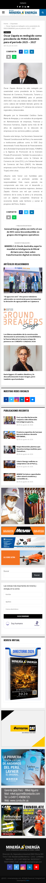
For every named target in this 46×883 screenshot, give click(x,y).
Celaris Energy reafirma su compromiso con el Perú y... (27, 462)
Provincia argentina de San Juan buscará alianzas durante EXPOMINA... (29, 434)
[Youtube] (36, 867)
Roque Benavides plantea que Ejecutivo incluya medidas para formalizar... (29, 449)
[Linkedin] (29, 867)
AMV (27, 880)
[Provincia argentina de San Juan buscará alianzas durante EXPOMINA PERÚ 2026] (9, 435)
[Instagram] (23, 867)
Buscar (6, 571)
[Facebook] (10, 867)
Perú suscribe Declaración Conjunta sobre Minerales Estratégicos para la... (27, 419)
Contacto (23, 3)
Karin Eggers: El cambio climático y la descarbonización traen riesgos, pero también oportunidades (19, 377)
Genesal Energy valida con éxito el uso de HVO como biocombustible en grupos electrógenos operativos (23, 232)
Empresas (7, 32)
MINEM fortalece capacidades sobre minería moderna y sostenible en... (29, 476)
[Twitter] (16, 867)
